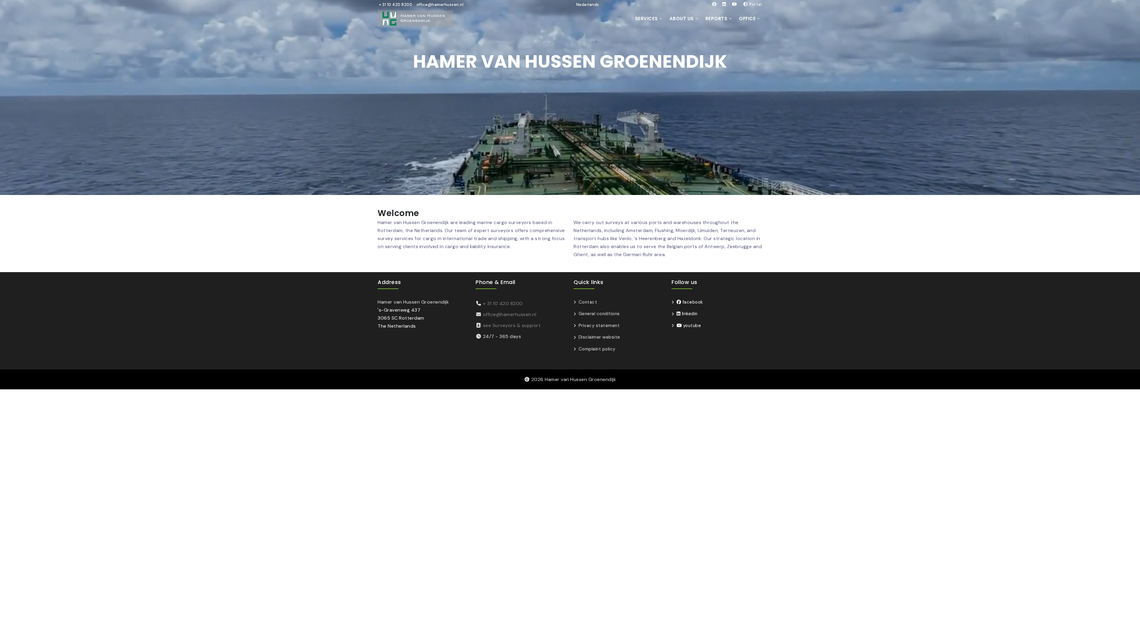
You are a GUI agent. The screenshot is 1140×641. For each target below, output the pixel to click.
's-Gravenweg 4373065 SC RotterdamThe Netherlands (401, 318)
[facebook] (714, 4)
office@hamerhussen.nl (440, 4)
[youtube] (734, 4)
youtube (691, 326)
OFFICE (747, 18)
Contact (588, 302)
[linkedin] (724, 4)
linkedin (689, 314)
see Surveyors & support (512, 325)
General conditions (599, 314)
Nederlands (587, 4)
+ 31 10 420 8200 (395, 4)
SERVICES (646, 18)
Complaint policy (597, 349)
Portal (755, 4)
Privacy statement (599, 326)
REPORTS (716, 18)
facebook (692, 302)
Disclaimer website (599, 337)
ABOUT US (681, 18)
